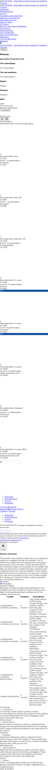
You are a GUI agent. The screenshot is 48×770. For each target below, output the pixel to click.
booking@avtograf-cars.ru (11, 509)
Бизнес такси (6, 22)
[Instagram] (5, 529)
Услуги (3, 14)
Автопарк (4, 9)
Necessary (7, 584)
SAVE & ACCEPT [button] (7, 769)
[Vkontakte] (5, 532)
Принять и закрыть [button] (9, 542)
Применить (5, 110)
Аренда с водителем (10, 18)
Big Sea (12, 527)
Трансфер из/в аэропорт (11, 16)
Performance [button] (6, 720)
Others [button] (3, 758)
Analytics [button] (4, 733)
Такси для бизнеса (9, 35)
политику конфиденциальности (14, 539)
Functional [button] (5, 707)
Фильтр (4, 50)
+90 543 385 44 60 (8, 39)
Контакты (4, 37)
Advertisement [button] (6, 745)
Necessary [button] (4, 581)
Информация (6, 12)
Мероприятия (6, 31)
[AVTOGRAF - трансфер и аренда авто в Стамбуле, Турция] (24, 3)
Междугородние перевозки (13, 26)
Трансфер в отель (8, 20)
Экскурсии (5, 28)
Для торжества (7, 33)
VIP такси (4, 24)
